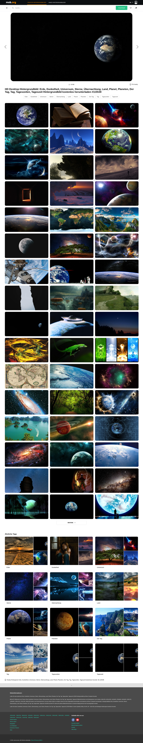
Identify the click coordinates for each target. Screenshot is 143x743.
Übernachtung (60, 96)
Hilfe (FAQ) (74, 729)
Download (121, 8)
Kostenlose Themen (14, 727)
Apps (11, 730)
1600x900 (30, 715)
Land (69, 96)
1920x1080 (12, 715)
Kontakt (73, 727)
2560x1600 (36, 717)
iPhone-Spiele (13, 721)
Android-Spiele (13, 719)
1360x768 (30, 717)
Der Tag (91, 96)
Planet (76, 96)
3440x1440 (48, 715)
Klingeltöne (12, 723)
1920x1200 (18, 717)
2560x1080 (54, 715)
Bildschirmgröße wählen (77, 725)
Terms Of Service (35, 740)
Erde (26, 96)
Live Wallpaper (13, 725)
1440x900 (67, 715)
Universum (43, 96)
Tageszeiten (105, 96)
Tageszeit (115, 96)
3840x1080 (61, 715)
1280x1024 (42, 715)
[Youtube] (78, 721)
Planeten (83, 96)
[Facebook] (74, 721)
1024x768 (24, 717)
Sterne (51, 96)
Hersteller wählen (75, 723)
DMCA (40, 740)
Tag (98, 96)
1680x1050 (12, 717)
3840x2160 (24, 715)
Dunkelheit (34, 96)
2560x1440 (36, 715)
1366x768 (18, 715)
